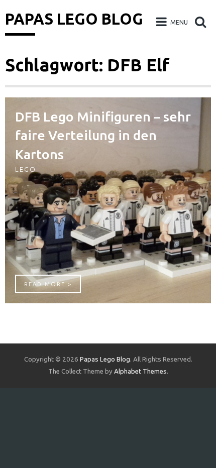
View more (108, 200)
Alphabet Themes (140, 371)
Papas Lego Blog (74, 19)
